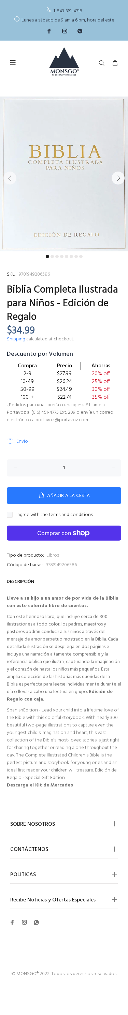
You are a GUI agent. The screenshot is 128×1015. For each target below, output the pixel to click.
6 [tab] (71, 256)
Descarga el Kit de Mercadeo (40, 785)
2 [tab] (52, 256)
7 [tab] (76, 256)
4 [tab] (61, 256)
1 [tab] (47, 256)
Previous (9, 178)
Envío (22, 441)
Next (118, 178)
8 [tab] (81, 256)
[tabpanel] (64, 174)
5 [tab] (66, 256)
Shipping (16, 339)
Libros (52, 555)
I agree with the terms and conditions (54, 515)
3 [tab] (57, 256)
